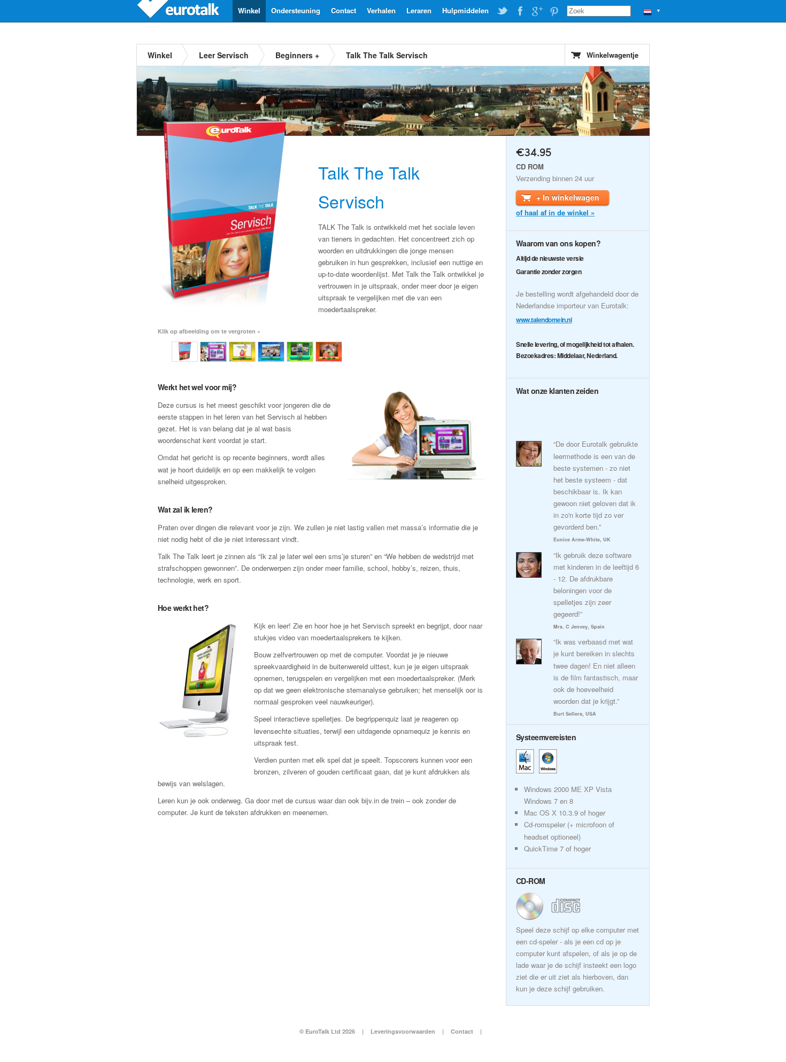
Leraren (418, 10)
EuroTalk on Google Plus (536, 11)
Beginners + (297, 55)
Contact (343, 10)
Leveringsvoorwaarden (403, 1031)
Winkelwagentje (612, 55)
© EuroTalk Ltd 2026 (327, 1031)
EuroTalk (179, 10)
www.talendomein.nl (544, 319)
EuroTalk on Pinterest (553, 11)
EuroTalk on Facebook (519, 11)
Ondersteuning (295, 10)
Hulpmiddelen (465, 10)
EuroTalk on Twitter (502, 11)
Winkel (249, 10)
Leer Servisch (224, 55)
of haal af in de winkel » (555, 212)
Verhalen (381, 10)
